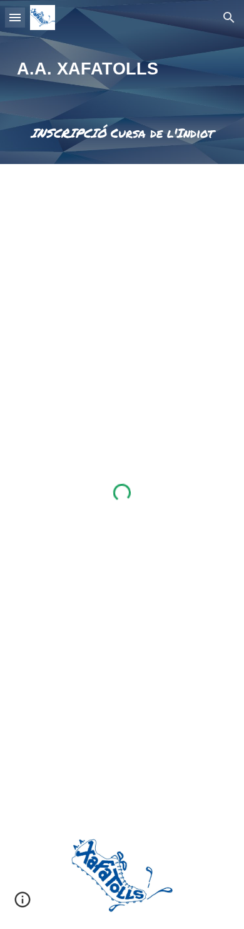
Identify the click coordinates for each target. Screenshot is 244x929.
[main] (122, 69)
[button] (15, 17)
